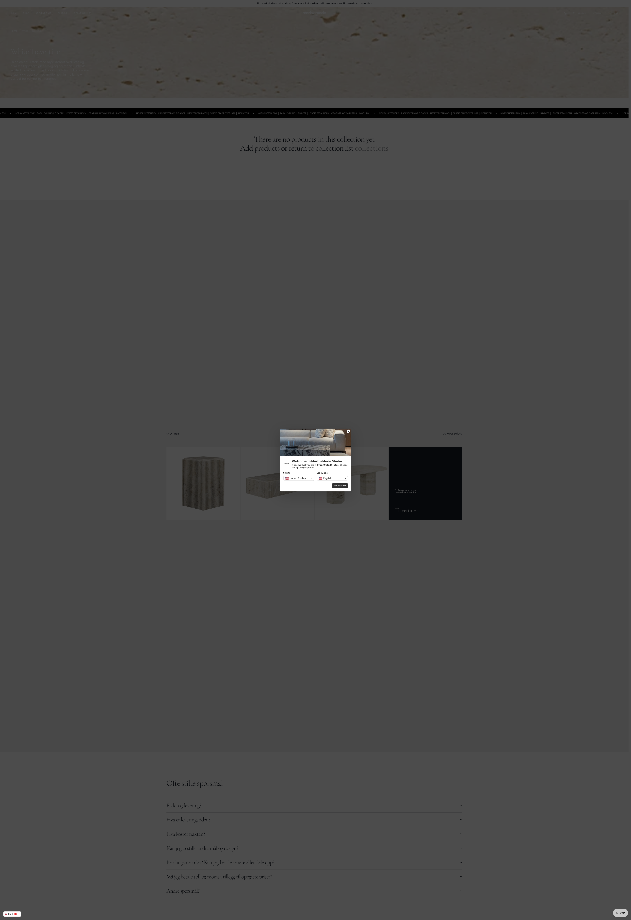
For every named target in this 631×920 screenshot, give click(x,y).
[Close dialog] (348, 432)
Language (322, 472)
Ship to (287, 472)
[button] (12, 914)
